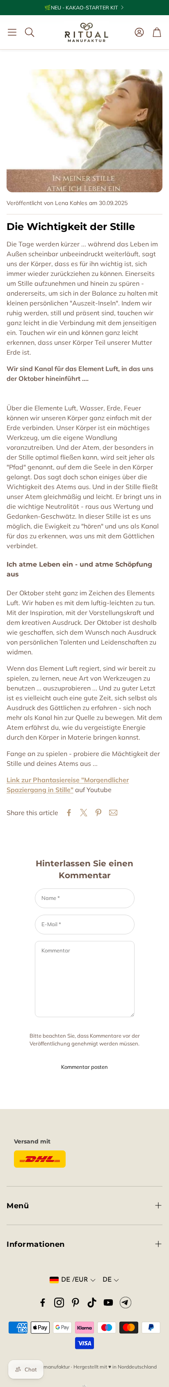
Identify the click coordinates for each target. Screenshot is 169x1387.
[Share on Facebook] (69, 813)
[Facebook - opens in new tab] (43, 1302)
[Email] (113, 813)
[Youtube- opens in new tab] (108, 1302)
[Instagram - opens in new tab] (59, 1302)
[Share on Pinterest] (98, 813)
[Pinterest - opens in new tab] (75, 1302)
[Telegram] (125, 1302)
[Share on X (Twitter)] (84, 813)
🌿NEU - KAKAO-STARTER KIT (81, 7)
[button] (12, 32)
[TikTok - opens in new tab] (92, 1302)
